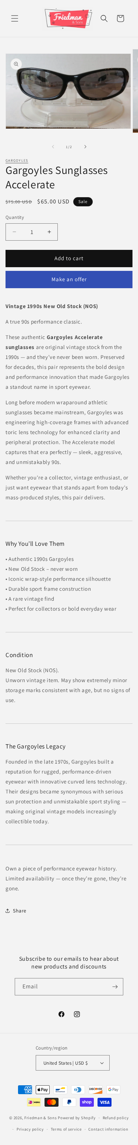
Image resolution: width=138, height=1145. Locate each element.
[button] (15, 18)
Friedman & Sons (40, 1117)
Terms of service (66, 1129)
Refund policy (116, 1117)
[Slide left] (53, 147)
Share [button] (19, 910)
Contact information (108, 1129)
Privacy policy (30, 1129)
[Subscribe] (115, 986)
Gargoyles (17, 160)
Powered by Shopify (77, 1117)
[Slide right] (85, 147)
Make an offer (69, 279)
